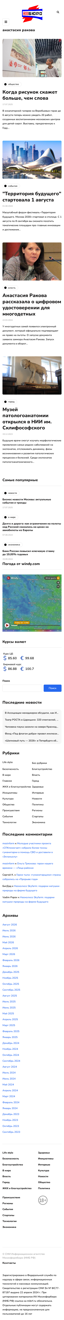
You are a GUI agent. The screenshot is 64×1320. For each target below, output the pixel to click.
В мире (6, 775)
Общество (8, 804)
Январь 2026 (10, 966)
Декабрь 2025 (10, 972)
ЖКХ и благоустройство (16, 786)
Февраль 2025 (10, 1031)
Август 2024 (9, 1066)
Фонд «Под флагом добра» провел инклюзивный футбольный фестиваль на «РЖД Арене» (33, 733)
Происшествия (11, 810)
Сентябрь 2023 (11, 1132)
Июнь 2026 (9, 936)
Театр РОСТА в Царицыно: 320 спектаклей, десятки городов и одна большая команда (33, 719)
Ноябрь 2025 (10, 978)
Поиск (6, 680)
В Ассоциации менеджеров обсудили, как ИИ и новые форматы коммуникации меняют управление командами (33, 712)
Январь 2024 (10, 1108)
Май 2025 (8, 1013)
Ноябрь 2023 (10, 1120)
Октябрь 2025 (10, 984)
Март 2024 (8, 1096)
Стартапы (37, 816)
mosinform (8, 843)
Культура (7, 798)
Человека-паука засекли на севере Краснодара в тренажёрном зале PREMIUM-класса (33, 726)
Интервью (38, 792)
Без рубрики (39, 763)
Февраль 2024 (10, 1102)
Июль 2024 (9, 1072)
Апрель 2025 (10, 1019)
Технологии (9, 822)
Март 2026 (8, 954)
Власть (36, 775)
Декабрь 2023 (10, 1114)
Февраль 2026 (10, 960)
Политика (37, 804)
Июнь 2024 (9, 1078)
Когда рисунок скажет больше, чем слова (29, 95)
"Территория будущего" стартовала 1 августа (31, 196)
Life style (7, 762)
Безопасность (10, 769)
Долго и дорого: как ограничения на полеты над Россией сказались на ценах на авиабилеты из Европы (31, 527)
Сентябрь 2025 (11, 989)
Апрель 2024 (10, 1090)
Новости (37, 798)
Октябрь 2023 (10, 1126)
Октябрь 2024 (10, 1055)
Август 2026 (9, 924)
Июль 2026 (9, 930)
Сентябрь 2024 (11, 1061)
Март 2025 (8, 1025)
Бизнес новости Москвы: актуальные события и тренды (26, 501)
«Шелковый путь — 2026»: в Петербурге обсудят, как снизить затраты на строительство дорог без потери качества (33, 740)
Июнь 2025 (9, 1007)
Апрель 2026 (10, 948)
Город (35, 780)
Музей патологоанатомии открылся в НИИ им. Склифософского (27, 418)
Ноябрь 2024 (10, 1049)
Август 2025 (9, 995)
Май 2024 (8, 1084)
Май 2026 (8, 942)
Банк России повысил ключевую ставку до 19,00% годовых (28, 552)
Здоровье (37, 786)
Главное (7, 780)
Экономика (38, 822)
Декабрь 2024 (10, 1043)
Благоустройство (42, 769)
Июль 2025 (9, 1001)
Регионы (37, 810)
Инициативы (9, 792)
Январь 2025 (10, 1037)
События (7, 816)
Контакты (9, 1263)
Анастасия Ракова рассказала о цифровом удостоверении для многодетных (31, 304)
